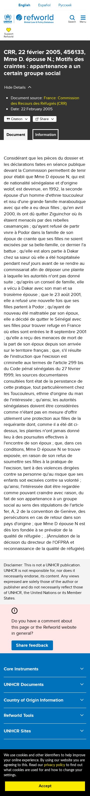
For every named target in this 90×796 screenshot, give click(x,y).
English (24, 5)
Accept (45, 786)
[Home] (29, 18)
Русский (65, 5)
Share (44, 118)
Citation (16, 118)
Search (72, 21)
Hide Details (15, 87)
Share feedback (32, 645)
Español (44, 5)
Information (45, 134)
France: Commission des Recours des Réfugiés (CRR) (45, 100)
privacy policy (54, 765)
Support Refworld (9, 35)
